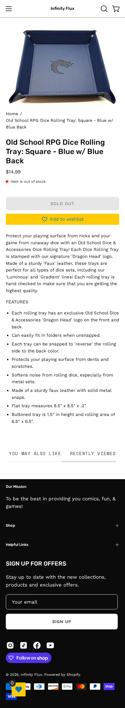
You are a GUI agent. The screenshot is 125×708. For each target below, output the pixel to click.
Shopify (73, 674)
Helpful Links (17, 544)
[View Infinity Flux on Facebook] (37, 645)
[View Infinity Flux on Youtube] (50, 645)
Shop (10, 525)
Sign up (62, 621)
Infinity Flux (62, 8)
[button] (103, 9)
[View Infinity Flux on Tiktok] (23, 645)
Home (12, 113)
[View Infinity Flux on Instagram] (10, 645)
